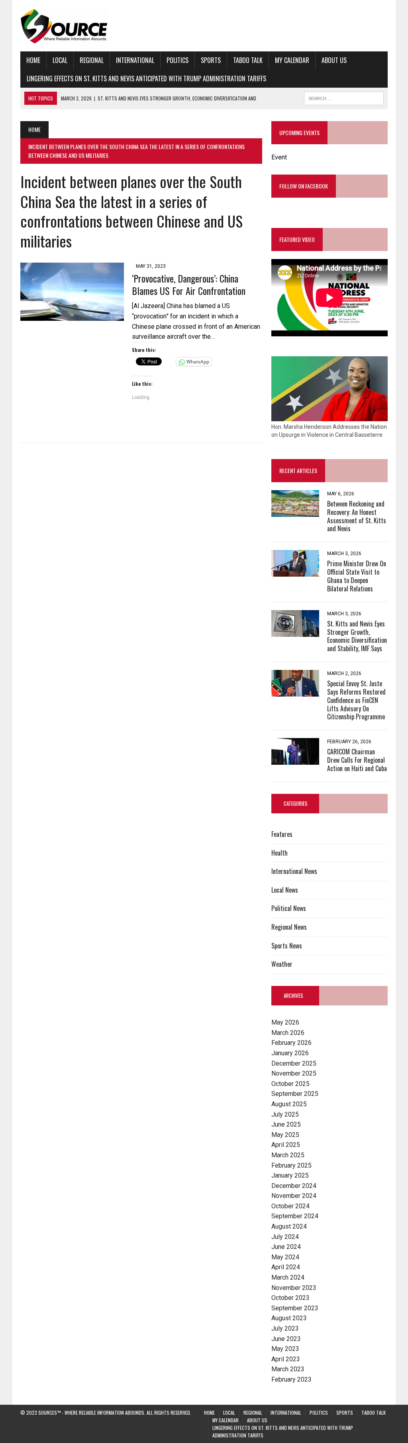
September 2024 (294, 1216)
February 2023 (291, 1379)
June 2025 (286, 1124)
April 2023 (285, 1359)
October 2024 (290, 1206)
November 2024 (293, 1196)
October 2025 (290, 1084)
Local (60, 60)
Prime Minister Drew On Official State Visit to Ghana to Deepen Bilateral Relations (356, 576)
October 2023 (290, 1298)
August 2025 (289, 1104)
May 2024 (285, 1257)
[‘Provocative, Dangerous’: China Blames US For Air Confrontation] (72, 315)
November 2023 (293, 1288)
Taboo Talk (248, 60)
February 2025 (291, 1165)
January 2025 (290, 1175)
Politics (177, 60)
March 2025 (287, 1155)
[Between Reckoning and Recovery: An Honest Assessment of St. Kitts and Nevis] (295, 511)
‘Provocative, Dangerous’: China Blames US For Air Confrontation (188, 284)
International (135, 60)
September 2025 (294, 1093)
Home (33, 60)
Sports (211, 60)
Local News (284, 890)
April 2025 (285, 1145)
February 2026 (291, 1042)
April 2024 (285, 1267)
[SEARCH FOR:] (344, 97)
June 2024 (286, 1247)
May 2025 (285, 1135)
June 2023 (286, 1339)
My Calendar (292, 60)
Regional (92, 60)
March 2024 (287, 1277)
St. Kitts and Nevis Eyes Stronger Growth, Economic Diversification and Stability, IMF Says (357, 636)
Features (281, 834)
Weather (281, 964)
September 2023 (294, 1308)
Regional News (289, 927)
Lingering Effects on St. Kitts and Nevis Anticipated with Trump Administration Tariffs (146, 78)
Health (279, 853)
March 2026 (287, 1033)
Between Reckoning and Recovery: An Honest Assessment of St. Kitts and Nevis (356, 516)
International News (294, 871)
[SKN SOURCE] (204, 25)
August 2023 (289, 1318)
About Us (334, 60)
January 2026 (290, 1053)
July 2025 (285, 1114)
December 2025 (293, 1063)
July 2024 (285, 1237)
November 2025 (293, 1073)
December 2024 (293, 1186)
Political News (288, 908)
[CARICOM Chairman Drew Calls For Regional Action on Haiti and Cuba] (295, 760)
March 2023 (287, 1369)
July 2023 (285, 1328)
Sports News (286, 945)
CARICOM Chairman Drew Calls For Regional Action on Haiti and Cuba (357, 760)
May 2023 (285, 1349)
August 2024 (289, 1226)
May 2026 (285, 1022)
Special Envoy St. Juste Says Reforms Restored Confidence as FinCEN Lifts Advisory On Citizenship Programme (356, 700)
